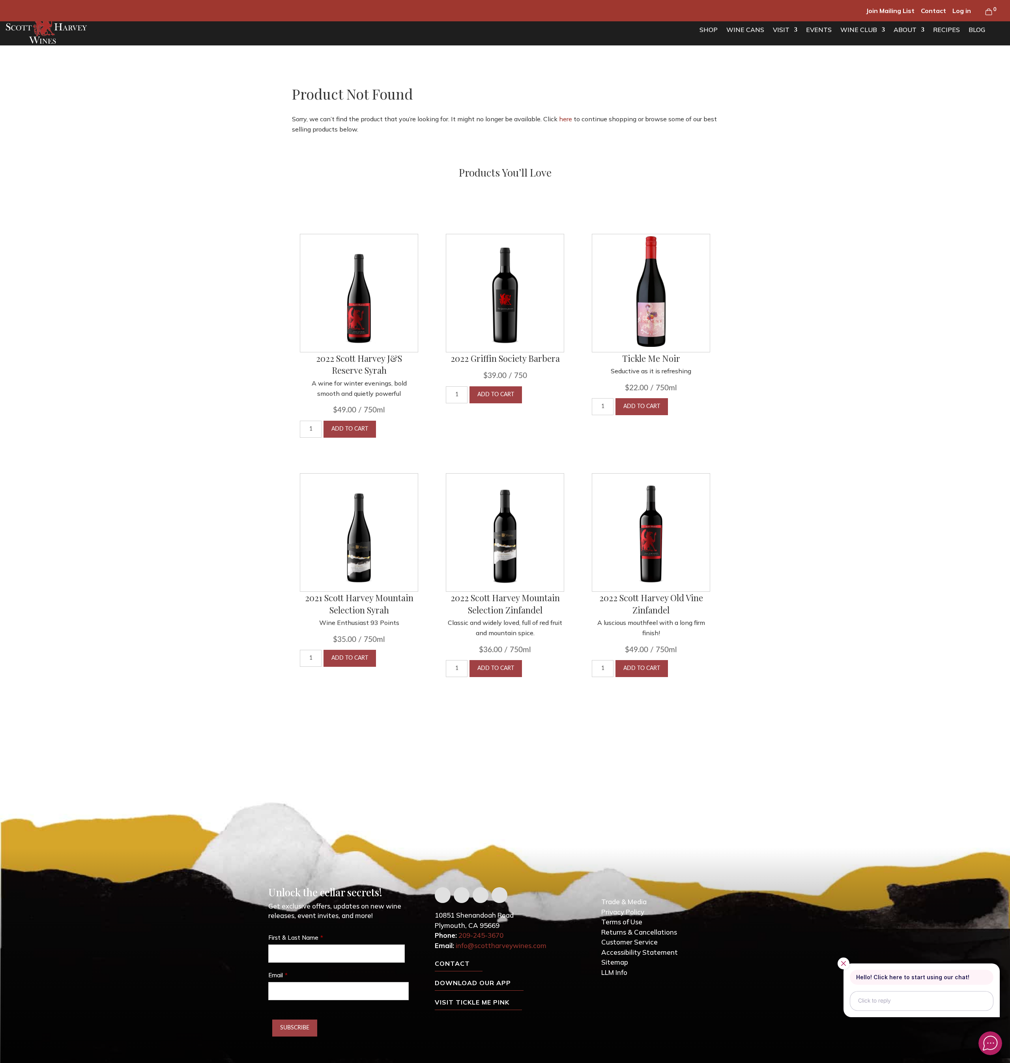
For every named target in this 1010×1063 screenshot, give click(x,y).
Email (275, 975)
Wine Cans (745, 30)
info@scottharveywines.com (501, 945)
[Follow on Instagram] (480, 895)
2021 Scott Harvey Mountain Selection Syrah (359, 604)
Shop (709, 30)
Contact (933, 11)
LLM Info (614, 972)
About (905, 30)
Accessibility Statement (639, 952)
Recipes (946, 30)
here (565, 119)
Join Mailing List (890, 11)
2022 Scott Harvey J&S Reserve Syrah (359, 364)
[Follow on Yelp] (499, 895)
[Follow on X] (461, 895)
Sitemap (614, 962)
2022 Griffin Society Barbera (505, 358)
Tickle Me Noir (651, 358)
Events (819, 30)
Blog (977, 30)
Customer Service (629, 942)
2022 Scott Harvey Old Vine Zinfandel (651, 604)
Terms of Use (621, 922)
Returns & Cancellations (639, 932)
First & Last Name (293, 937)
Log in (961, 11)
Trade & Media (624, 901)
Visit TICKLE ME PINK (472, 1002)
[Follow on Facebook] (443, 895)
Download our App (473, 983)
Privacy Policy (622, 912)
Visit (781, 30)
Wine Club (858, 30)
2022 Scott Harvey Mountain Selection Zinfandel (505, 604)
